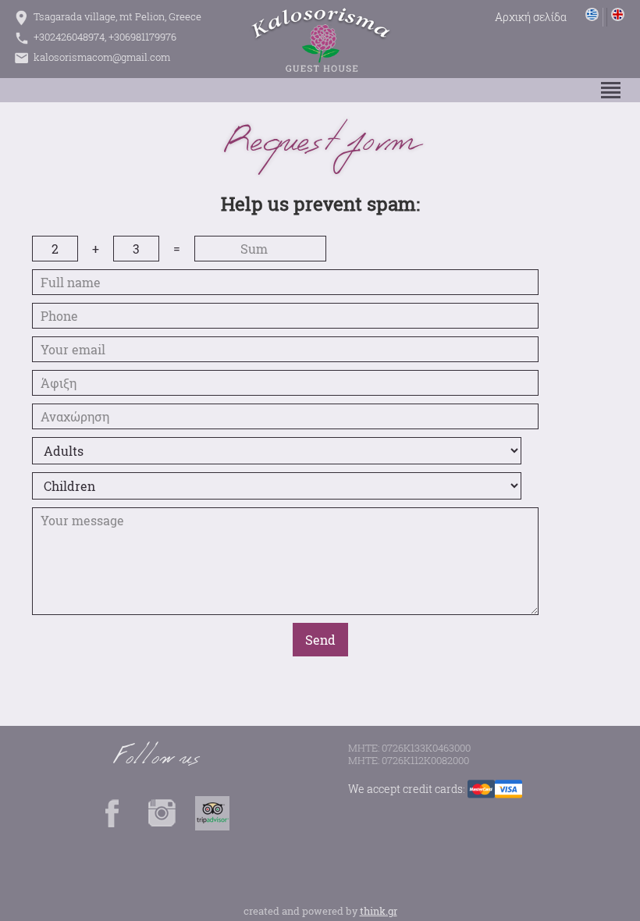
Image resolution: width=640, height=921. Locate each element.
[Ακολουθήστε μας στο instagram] (162, 826)
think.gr (378, 911)
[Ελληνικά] (592, 17)
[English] (615, 17)
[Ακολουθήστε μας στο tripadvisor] (212, 826)
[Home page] (531, 18)
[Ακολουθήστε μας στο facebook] (112, 826)
